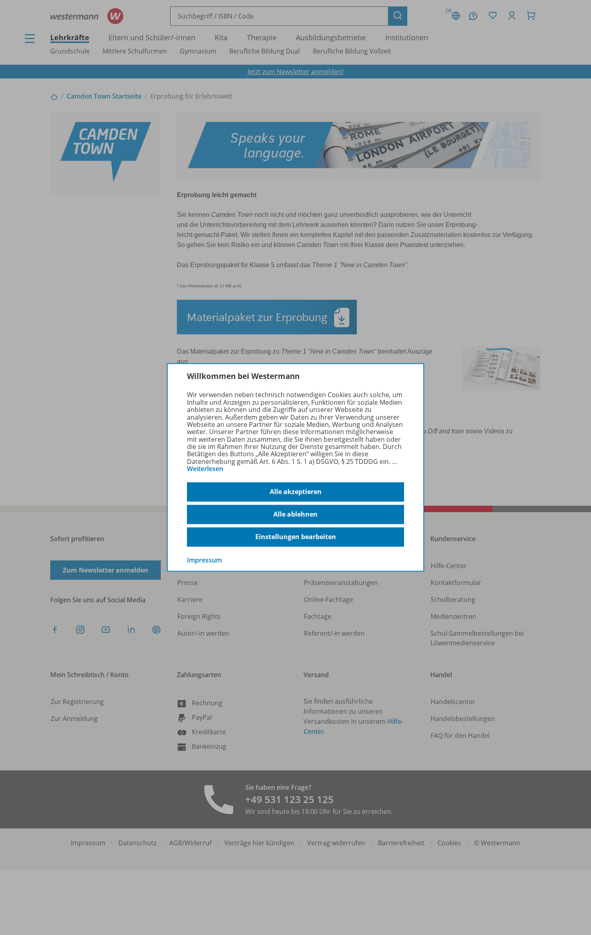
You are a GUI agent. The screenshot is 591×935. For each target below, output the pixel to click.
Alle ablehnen (295, 514)
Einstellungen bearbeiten (295, 536)
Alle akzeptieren (296, 491)
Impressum (204, 559)
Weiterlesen (205, 468)
